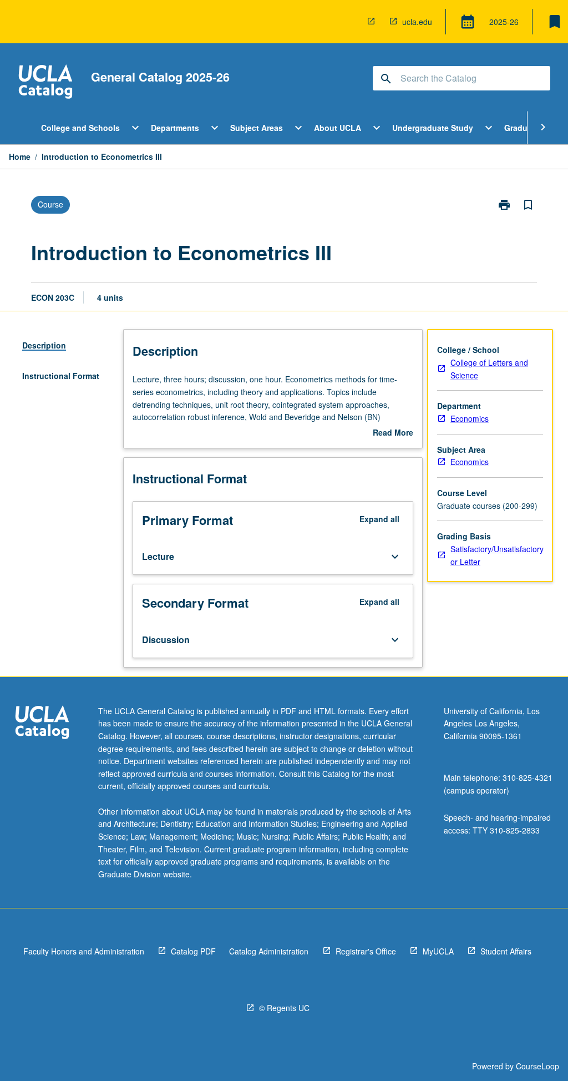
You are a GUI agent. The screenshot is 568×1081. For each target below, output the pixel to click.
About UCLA (337, 127)
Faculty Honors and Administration (83, 951)
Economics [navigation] (469, 418)
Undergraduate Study (432, 127)
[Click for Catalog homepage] (45, 83)
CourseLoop (537, 1066)
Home (20, 156)
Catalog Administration (268, 951)
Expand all (379, 518)
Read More (393, 433)
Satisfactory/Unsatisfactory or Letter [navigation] (497, 555)
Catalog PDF (193, 951)
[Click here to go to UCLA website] (42, 724)
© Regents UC (284, 1007)
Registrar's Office (366, 951)
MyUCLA (438, 951)
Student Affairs (505, 951)
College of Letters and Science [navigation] (489, 369)
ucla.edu (417, 21)
